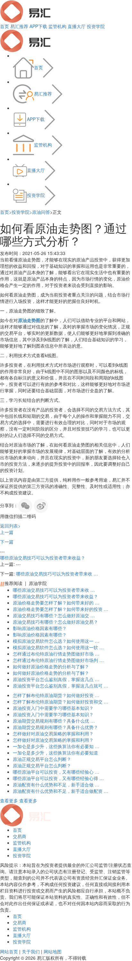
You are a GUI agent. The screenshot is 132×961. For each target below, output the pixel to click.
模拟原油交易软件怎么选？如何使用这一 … (56, 641)
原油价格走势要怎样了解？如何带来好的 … (56, 602)
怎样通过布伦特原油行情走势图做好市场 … (56, 653)
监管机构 (57, 26)
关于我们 (31, 951)
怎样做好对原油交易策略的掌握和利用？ (53, 733)
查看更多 (9, 800)
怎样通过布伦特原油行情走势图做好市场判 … (58, 660)
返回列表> (10, 525)
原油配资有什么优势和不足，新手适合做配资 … (60, 791)
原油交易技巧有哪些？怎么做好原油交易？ (55, 622)
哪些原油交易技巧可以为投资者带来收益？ (42, 557)
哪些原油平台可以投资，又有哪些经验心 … (56, 772)
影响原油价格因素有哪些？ (40, 628)
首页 (4, 26)
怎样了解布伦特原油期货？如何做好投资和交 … (60, 701)
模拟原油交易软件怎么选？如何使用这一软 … (58, 647)
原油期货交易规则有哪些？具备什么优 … (54, 720)
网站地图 (53, 951)
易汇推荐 (19, 26)
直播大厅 (77, 26)
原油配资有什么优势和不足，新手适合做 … (56, 784)
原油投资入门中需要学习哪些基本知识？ (53, 708)
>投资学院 (19, 212)
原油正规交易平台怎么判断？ (42, 759)
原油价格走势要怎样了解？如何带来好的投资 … (60, 609)
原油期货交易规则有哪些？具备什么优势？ (55, 727)
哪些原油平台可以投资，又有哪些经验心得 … (58, 778)
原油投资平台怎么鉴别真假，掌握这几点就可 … (60, 685)
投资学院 (96, 26)
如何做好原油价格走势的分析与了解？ (51, 666)
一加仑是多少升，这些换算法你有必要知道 (55, 752)
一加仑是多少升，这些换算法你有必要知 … (56, 746)
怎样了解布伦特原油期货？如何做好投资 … (56, 695)
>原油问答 (39, 212)
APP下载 (38, 26)
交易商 (19, 836)
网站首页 (9, 951)
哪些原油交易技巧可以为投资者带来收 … (57, 573)
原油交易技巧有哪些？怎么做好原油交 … (54, 615)
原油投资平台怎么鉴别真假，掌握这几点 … (56, 679)
